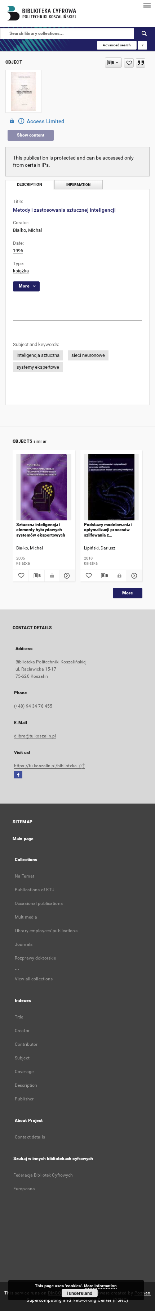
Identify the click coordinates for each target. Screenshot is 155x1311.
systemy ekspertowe (38, 367)
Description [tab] (29, 184)
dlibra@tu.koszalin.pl (35, 736)
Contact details (30, 1137)
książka (21, 270)
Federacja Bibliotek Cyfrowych (43, 1175)
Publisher (24, 1098)
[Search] (144, 33)
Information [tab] (78, 185)
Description (26, 1085)
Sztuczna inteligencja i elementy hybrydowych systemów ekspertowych (40, 530)
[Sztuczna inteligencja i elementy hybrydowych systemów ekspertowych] (44, 487)
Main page (23, 838)
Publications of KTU (34, 889)
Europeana (24, 1188)
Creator (22, 1030)
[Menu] (146, 6)
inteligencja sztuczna (38, 355)
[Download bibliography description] (36, 575)
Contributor (26, 1044)
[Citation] (140, 63)
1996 (18, 250)
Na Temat (24, 876)
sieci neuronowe (88, 355)
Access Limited (45, 121)
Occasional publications (39, 903)
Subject (22, 1058)
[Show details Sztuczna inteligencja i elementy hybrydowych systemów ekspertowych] (66, 575)
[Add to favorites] (129, 63)
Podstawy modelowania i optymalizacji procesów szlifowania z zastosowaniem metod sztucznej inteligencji (108, 530)
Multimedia (26, 917)
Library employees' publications (46, 930)
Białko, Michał (27, 230)
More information (100, 1285)
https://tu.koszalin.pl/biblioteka (46, 765)
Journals (23, 944)
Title (19, 1017)
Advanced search (117, 45)
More (127, 592)
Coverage (24, 1071)
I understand (79, 1293)
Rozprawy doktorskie (35, 958)
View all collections (34, 978)
